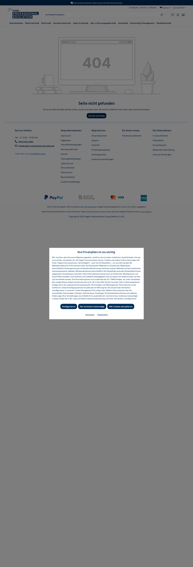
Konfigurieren (68, 306)
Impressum (90, 314)
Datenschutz (102, 314)
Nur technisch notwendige (92, 306)
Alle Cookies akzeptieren (120, 306)
